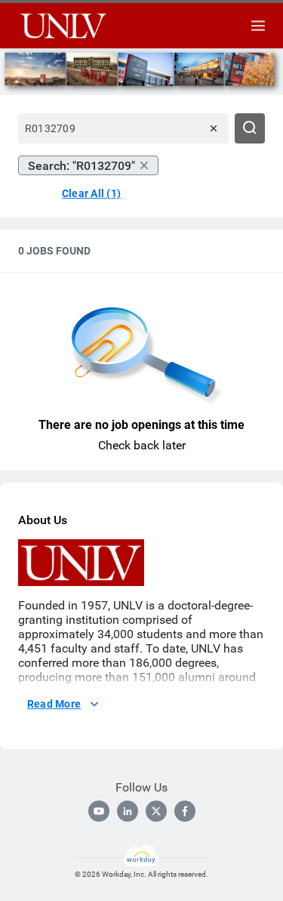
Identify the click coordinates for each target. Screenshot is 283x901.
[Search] (250, 128)
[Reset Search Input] (213, 128)
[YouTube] (98, 811)
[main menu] (258, 25)
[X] (156, 811)
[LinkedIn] (127, 811)
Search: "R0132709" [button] (81, 166)
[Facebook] (184, 811)
